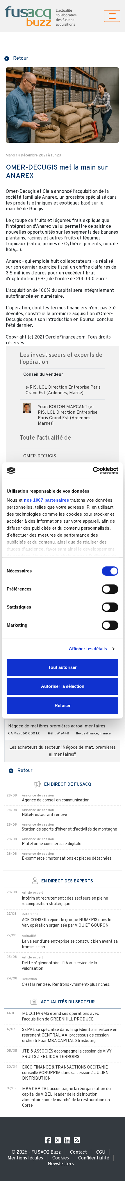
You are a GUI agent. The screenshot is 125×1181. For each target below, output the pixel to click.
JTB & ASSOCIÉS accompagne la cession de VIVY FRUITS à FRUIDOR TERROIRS (66, 1054)
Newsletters (61, 1164)
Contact (78, 1152)
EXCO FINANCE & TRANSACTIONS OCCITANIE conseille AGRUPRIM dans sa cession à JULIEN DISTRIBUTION (65, 1073)
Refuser (63, 705)
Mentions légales (25, 1158)
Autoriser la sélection (62, 686)
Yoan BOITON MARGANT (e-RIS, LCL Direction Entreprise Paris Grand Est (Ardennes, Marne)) (67, 415)
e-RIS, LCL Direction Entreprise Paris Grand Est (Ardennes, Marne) (63, 390)
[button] (16, 57)
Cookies (60, 1158)
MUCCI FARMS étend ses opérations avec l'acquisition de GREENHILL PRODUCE (60, 1016)
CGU (101, 1152)
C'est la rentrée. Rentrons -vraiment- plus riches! (66, 985)
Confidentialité (93, 1158)
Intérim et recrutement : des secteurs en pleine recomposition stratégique (65, 901)
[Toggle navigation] (112, 16)
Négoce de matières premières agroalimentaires (56, 726)
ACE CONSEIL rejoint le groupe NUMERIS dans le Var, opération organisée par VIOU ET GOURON (66, 922)
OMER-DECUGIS (39, 456)
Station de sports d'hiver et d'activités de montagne (69, 829)
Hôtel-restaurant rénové (44, 815)
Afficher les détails (88, 648)
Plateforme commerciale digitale (51, 844)
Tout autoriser (62, 667)
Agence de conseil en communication (56, 800)
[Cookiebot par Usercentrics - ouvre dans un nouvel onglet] (92, 470)
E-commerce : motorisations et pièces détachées (67, 858)
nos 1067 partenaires (46, 500)
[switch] (110, 589)
